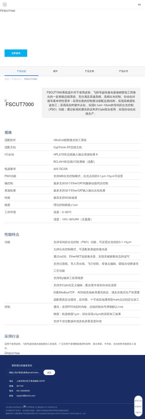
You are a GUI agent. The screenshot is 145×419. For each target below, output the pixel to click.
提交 (49, 372)
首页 (7, 79)
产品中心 (16, 79)
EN (139, 4)
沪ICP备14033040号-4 (15, 407)
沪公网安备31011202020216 (45, 407)
